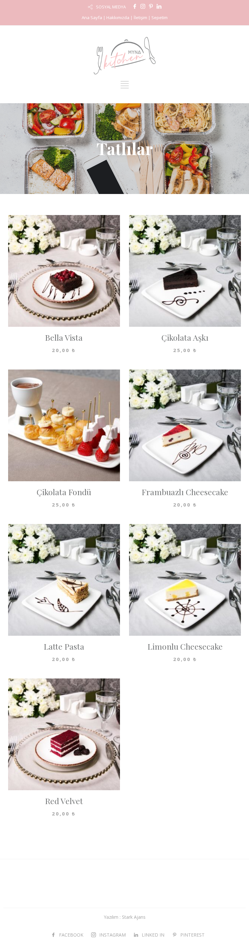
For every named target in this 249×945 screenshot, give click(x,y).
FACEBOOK (71, 935)
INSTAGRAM (112, 935)
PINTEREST (192, 935)
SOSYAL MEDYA (111, 7)
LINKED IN (153, 935)
